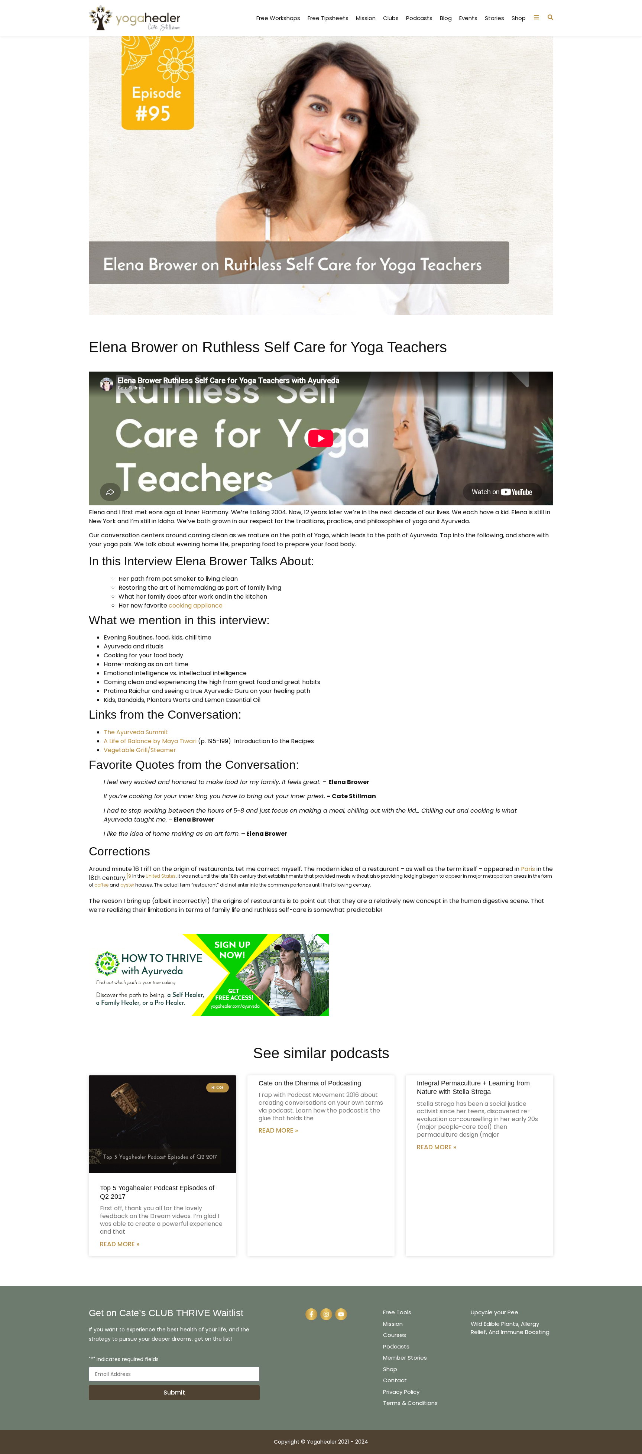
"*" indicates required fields (124, 1360)
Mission (366, 18)
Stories (494, 18)
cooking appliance (196, 605)
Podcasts (419, 18)
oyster (127, 885)
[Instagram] (326, 1314)
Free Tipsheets (328, 18)
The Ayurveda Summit (136, 732)
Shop (519, 18)
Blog (446, 18)
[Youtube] (341, 1314)
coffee (101, 885)
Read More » (119, 1244)
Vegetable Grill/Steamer (140, 750)
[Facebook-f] (311, 1314)
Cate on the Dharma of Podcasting (310, 1083)
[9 (128, 876)
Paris (528, 869)
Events (468, 18)
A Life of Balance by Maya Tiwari (150, 741)
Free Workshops (278, 18)
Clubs (391, 18)
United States (161, 876)
